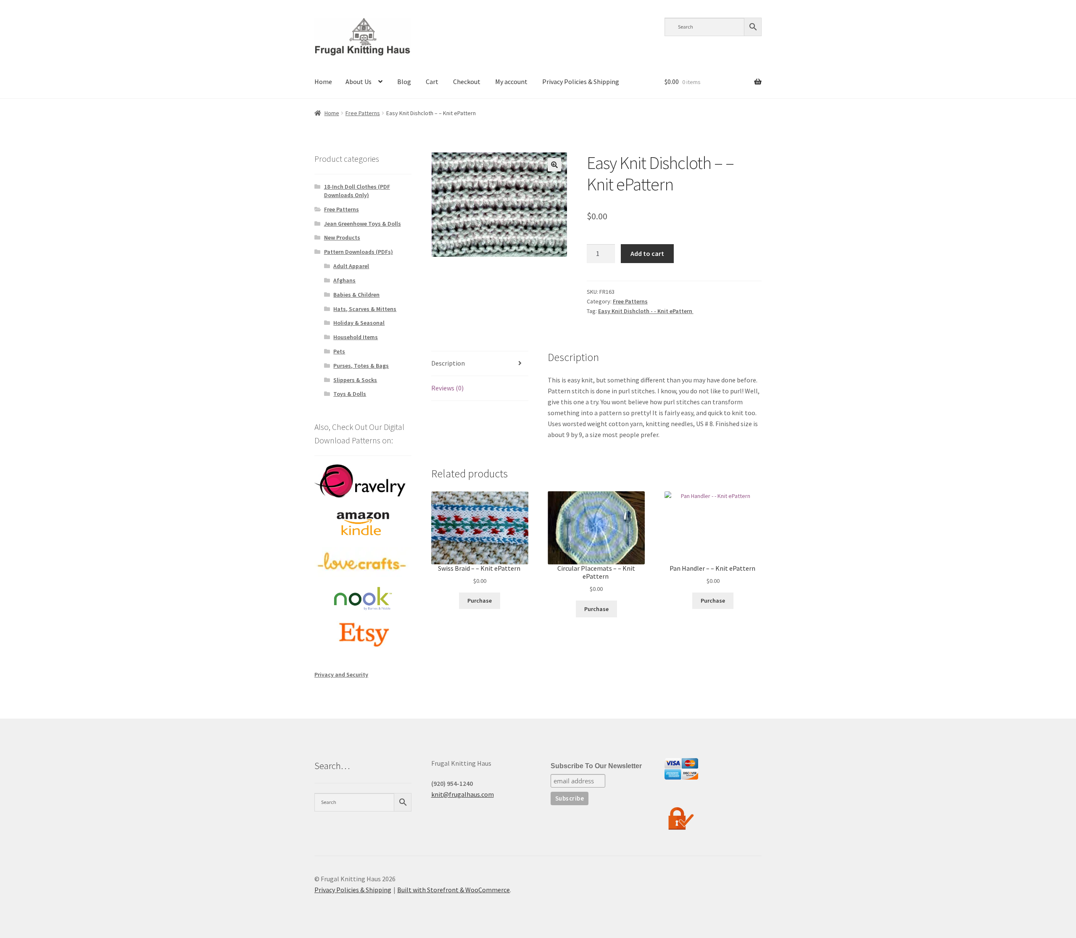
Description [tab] (448, 363)
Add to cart (647, 253)
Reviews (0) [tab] (447, 388)
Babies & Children (356, 294)
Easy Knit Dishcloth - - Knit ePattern (646, 311)
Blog (404, 81)
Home (323, 81)
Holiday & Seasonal (359, 323)
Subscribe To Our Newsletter (596, 765)
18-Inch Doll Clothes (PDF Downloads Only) (357, 191)
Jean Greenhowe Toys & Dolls (362, 223)
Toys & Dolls (349, 394)
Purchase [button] (479, 600)
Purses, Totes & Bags (361, 365)
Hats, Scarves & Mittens (364, 309)
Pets (339, 351)
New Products (342, 237)
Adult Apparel (351, 266)
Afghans (344, 280)
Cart (432, 81)
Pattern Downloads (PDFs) (358, 252)
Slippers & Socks (355, 380)
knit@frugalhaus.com (462, 794)
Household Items (355, 337)
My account (511, 81)
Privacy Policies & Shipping (580, 81)
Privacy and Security (341, 674)
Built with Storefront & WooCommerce (453, 889)
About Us (358, 81)
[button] (554, 164)
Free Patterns (362, 113)
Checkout (466, 81)
